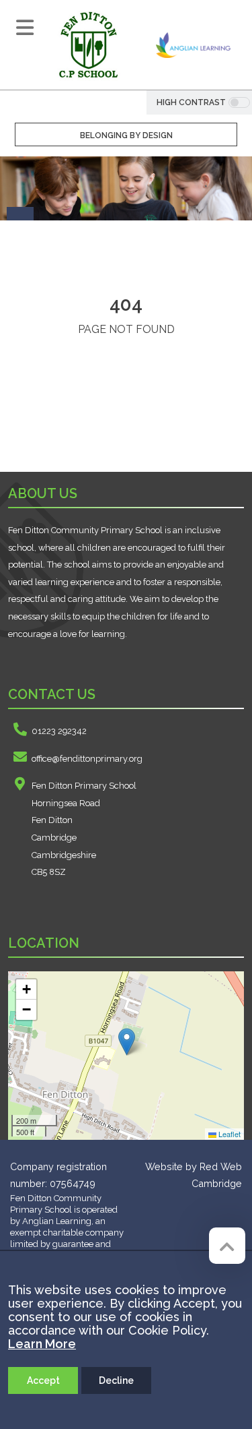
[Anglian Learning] (193, 44)
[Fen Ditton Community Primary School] (87, 44)
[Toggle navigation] (25, 27)
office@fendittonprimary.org (87, 759)
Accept (43, 1380)
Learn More (42, 1344)
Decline (116, 1380)
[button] (126, 1042)
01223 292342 (59, 731)
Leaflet (228, 1133)
